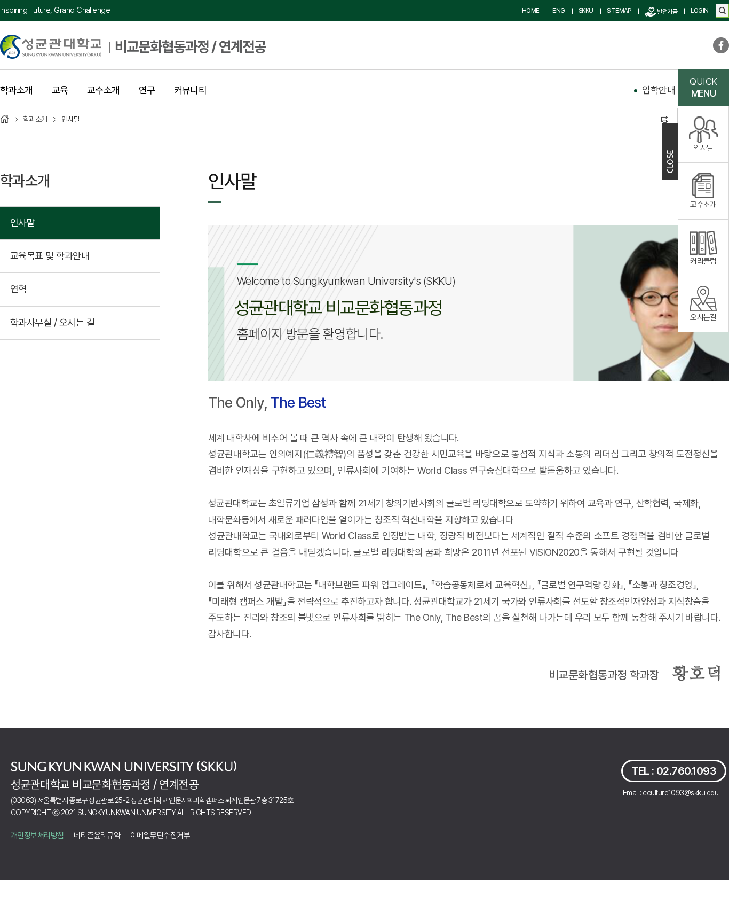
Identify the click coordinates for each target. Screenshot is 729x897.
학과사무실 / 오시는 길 (52, 322)
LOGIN (699, 10)
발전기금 (666, 11)
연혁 (18, 288)
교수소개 (103, 90)
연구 (147, 90)
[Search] (722, 11)
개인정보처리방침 (37, 835)
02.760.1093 (686, 771)
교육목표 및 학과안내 (49, 255)
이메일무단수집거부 (160, 835)
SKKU (586, 10)
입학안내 (658, 90)
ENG (558, 10)
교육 (60, 90)
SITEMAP (619, 10)
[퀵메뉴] (670, 151)
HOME (531, 10)
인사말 (22, 222)
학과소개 (16, 90)
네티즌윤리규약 (97, 835)
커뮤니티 (190, 90)
